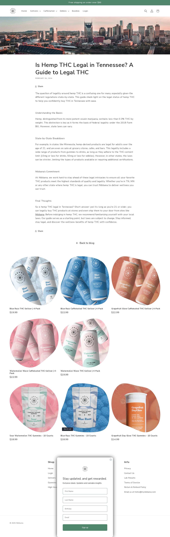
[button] (35, 11)
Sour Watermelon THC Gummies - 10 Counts (31, 436)
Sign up (85, 527)
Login (50, 473)
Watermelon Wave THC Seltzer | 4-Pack (80, 371)
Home (51, 468)
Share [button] (40, 86)
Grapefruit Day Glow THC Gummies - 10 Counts (134, 436)
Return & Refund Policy (135, 487)
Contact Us (129, 473)
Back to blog (87, 243)
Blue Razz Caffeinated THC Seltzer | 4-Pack (82, 309)
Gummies (52, 482)
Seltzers (52, 477)
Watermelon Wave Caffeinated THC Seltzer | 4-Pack (33, 372)
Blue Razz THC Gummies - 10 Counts (78, 436)
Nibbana (19, 523)
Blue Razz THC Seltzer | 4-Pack (25, 309)
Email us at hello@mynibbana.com (140, 492)
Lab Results (129, 477)
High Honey (53, 487)
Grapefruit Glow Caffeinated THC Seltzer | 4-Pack (135, 309)
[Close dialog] (111, 459)
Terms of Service (132, 482)
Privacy (127, 468)
